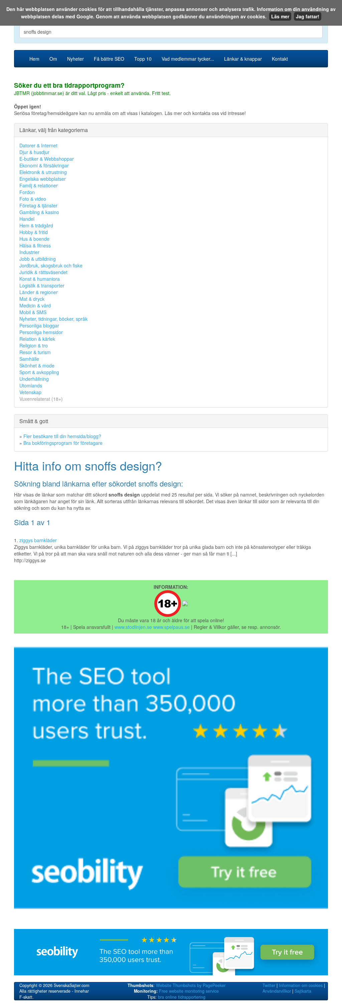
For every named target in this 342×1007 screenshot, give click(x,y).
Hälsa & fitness (35, 245)
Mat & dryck (31, 298)
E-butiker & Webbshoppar (46, 158)
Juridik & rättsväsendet (43, 272)
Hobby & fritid (33, 232)
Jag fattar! (307, 16)
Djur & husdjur (34, 152)
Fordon (27, 192)
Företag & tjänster (38, 205)
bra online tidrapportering (181, 997)
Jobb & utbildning (37, 258)
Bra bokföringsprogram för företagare (63, 442)
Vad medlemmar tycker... (188, 58)
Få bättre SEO (109, 58)
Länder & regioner (38, 292)
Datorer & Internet (38, 145)
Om (53, 58)
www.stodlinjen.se (133, 627)
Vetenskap (30, 392)
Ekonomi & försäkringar (44, 165)
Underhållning (34, 378)
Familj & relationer (38, 185)
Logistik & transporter (41, 285)
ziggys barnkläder (38, 540)
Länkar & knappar (243, 58)
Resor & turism (35, 352)
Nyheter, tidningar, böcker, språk (53, 318)
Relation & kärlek (37, 338)
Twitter (269, 985)
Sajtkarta (303, 991)
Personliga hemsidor (41, 332)
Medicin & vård (35, 305)
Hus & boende (34, 238)
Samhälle (29, 358)
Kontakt (280, 58)
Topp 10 (143, 58)
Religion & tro (33, 345)
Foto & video (32, 198)
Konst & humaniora (39, 278)
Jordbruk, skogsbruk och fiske (50, 265)
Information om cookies (301, 985)
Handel (26, 218)
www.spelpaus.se (171, 627)
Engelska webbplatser (42, 178)
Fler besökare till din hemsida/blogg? (62, 436)
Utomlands (30, 385)
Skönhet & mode (36, 365)
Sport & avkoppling (39, 372)
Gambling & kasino (39, 212)
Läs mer (280, 16)
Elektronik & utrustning (43, 172)
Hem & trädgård (36, 225)
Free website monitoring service (189, 991)
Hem (34, 58)
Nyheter (75, 58)
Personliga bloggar (39, 325)
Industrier (29, 252)
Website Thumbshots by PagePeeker (190, 985)
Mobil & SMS (32, 312)
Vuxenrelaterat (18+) (41, 398)
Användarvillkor (277, 991)
